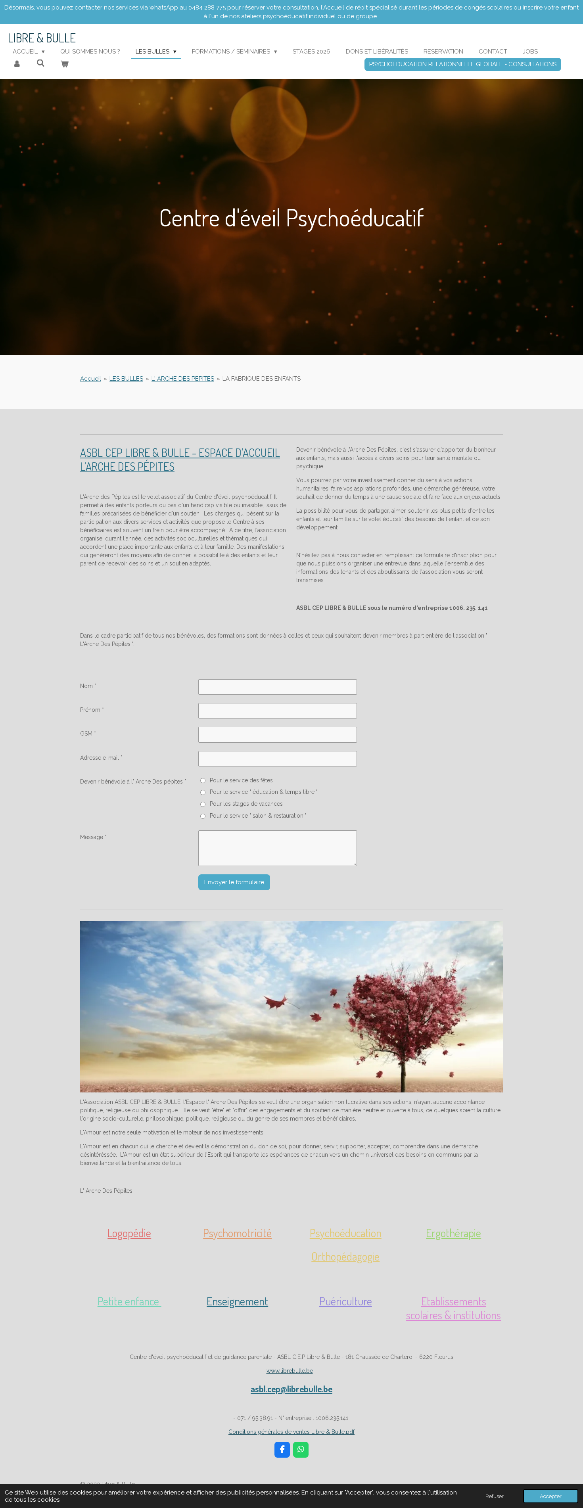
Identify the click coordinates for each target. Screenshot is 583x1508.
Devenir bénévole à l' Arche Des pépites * (133, 781)
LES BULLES (126, 378)
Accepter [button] (551, 1496)
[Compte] (17, 64)
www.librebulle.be (290, 1371)
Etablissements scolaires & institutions (453, 1308)
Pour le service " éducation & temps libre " (263, 792)
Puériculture (345, 1301)
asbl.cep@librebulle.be (291, 1388)
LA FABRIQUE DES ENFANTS (261, 378)
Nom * (88, 686)
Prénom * (92, 710)
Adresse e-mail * (101, 758)
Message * (93, 837)
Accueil (90, 378)
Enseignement (237, 1301)
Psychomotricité (237, 1233)
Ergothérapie (453, 1233)
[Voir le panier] (64, 64)
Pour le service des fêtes (241, 780)
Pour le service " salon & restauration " (258, 815)
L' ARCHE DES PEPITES (183, 378)
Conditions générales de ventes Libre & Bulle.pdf (291, 1432)
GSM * (88, 733)
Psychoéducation (346, 1233)
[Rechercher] (41, 63)
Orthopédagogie (345, 1256)
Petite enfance (129, 1301)
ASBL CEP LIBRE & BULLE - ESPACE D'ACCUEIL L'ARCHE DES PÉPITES (180, 459)
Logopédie (129, 1233)
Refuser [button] (494, 1496)
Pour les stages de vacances (246, 804)
